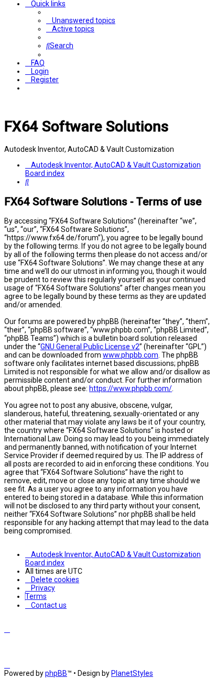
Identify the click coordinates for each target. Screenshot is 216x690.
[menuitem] (80, 20)
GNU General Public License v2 (89, 346)
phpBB (56, 673)
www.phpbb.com (130, 355)
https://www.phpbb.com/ (130, 388)
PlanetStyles (132, 673)
